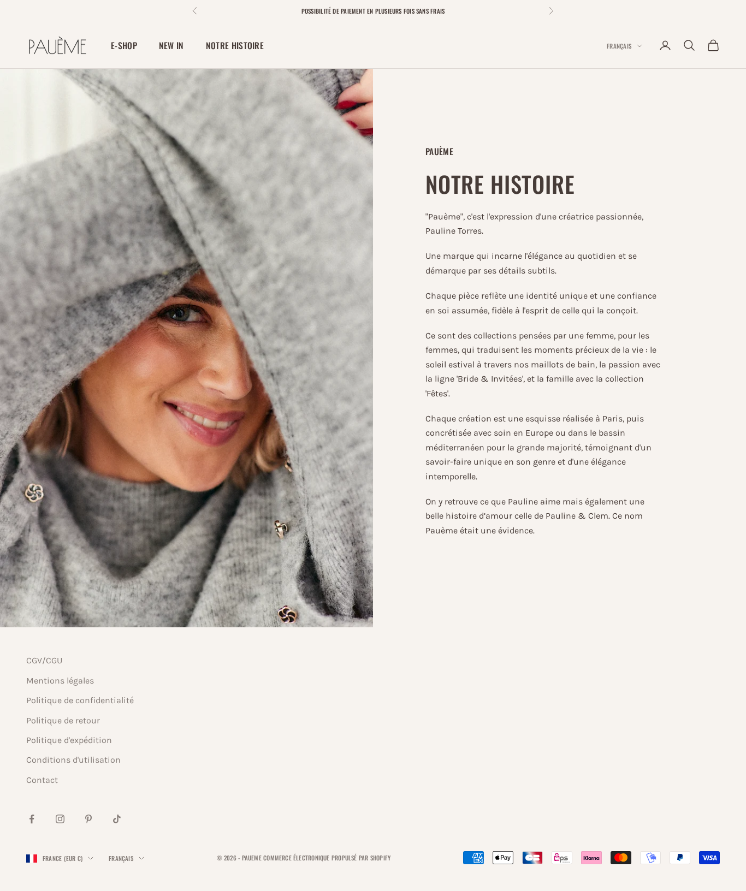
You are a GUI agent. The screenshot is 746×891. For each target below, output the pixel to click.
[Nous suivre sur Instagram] (60, 818)
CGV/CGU (44, 660)
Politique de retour (63, 720)
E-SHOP (124, 45)
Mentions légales (60, 680)
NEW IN (171, 45)
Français (619, 45)
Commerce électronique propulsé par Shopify (326, 857)
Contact (42, 780)
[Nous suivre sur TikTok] (116, 818)
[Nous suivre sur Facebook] (31, 818)
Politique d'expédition (69, 740)
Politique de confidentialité (80, 700)
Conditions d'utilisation (73, 760)
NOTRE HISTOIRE (235, 45)
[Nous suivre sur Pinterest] (88, 818)
